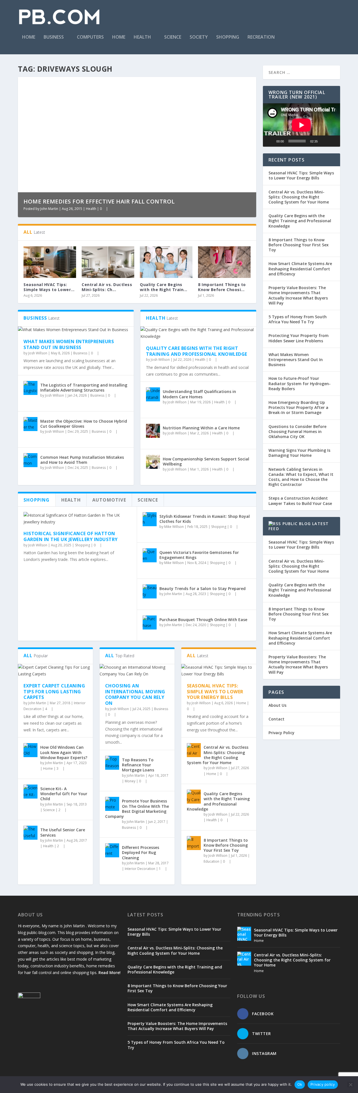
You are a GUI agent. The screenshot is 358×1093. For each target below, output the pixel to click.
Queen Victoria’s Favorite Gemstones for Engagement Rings (199, 555)
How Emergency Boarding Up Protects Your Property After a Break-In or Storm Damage (298, 407)
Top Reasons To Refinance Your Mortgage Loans (138, 765)
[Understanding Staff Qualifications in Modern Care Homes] (153, 394)
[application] (301, 125)
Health (142, 37)
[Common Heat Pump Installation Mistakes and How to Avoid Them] (30, 460)
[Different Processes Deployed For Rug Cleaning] (112, 850)
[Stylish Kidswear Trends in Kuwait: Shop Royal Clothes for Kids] (150, 519)
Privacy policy (322, 1084)
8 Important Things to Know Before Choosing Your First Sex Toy (226, 845)
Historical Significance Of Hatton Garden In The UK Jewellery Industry (70, 536)
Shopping (227, 37)
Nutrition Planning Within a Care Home (201, 427)
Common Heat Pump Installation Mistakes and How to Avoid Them (82, 460)
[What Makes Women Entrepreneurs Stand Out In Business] (76, 329)
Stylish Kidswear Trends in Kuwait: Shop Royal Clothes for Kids (204, 519)
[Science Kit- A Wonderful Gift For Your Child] (30, 792)
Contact (276, 719)
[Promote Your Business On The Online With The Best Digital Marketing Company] (112, 804)
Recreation (261, 37)
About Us (277, 705)
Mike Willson (174, 526)
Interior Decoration (140, 868)
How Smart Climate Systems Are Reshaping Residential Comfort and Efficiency (300, 268)
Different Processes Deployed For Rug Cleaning (140, 852)
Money (130, 781)
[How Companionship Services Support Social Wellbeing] (153, 462)
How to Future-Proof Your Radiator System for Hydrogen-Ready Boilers (299, 383)
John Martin (49, 208)
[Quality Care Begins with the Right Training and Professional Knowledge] (166, 262)
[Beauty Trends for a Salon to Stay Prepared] (150, 591)
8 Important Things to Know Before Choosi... (222, 287)
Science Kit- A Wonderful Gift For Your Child (63, 793)
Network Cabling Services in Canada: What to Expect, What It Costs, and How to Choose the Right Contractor (300, 477)
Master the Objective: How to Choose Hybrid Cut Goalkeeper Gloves (83, 423)
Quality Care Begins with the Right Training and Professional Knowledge (196, 351)
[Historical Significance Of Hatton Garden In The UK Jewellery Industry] (77, 518)
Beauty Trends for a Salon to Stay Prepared (202, 588)
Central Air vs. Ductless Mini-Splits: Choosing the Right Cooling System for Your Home (217, 755)
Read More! (109, 972)
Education (211, 861)
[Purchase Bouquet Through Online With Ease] (150, 622)
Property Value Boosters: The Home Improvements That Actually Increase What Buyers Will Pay (298, 295)
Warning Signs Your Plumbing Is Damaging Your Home (299, 453)
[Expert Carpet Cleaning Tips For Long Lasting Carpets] (55, 670)
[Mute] (324, 141)
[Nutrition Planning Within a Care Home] (153, 431)
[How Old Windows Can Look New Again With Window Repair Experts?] (30, 750)
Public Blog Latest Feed (298, 526)
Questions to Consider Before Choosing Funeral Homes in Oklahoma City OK (297, 431)
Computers (90, 37)
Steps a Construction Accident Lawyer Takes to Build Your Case (300, 500)
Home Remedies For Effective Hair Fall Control (99, 201)
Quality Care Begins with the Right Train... (163, 287)
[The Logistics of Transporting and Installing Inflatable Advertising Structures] (30, 388)
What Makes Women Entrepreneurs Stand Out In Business (68, 344)
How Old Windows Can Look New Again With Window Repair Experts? (63, 752)
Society (199, 37)
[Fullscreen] (333, 141)
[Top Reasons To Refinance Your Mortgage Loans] (112, 763)
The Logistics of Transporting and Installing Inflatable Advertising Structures (83, 387)
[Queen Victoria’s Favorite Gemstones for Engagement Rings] (150, 555)
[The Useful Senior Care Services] (30, 833)
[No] (350, 1084)
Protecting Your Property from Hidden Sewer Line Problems (298, 338)
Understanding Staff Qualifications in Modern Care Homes (199, 394)
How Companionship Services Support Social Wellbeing (206, 461)
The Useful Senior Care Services (62, 832)
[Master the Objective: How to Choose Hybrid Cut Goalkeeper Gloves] (30, 424)
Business (54, 37)
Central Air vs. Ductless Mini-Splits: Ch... (107, 287)
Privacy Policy (281, 732)
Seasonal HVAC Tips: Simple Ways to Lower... (49, 287)
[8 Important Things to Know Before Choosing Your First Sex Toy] (224, 262)
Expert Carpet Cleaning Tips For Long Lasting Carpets (54, 692)
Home (28, 37)
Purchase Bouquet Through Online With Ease (203, 619)
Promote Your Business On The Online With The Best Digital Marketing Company (137, 808)
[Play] (270, 141)
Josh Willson (37, 353)
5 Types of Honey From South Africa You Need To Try (297, 319)
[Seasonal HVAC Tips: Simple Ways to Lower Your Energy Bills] (49, 262)
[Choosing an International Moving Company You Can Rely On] (137, 670)
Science (172, 37)
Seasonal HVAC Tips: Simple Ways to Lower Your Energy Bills (215, 692)
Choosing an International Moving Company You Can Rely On (135, 694)
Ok (299, 1084)
